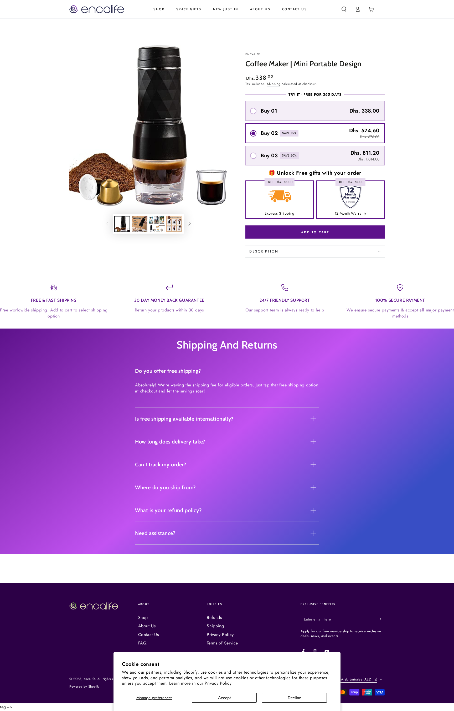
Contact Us (148, 635)
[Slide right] (189, 224)
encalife (252, 54)
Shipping (274, 84)
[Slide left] (107, 224)
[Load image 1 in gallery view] (122, 224)
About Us (147, 626)
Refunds (214, 617)
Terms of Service (222, 643)
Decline (294, 698)
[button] (344, 9)
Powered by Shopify (84, 686)
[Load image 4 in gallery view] (174, 224)
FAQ (142, 643)
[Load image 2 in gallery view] (139, 224)
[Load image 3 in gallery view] (157, 224)
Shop (143, 617)
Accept (224, 698)
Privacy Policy (218, 683)
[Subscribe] (382, 619)
